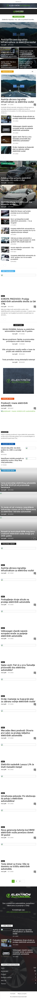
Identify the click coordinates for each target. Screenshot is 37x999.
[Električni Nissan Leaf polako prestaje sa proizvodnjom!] (5, 213)
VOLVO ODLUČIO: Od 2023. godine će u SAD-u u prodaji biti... (11, 450)
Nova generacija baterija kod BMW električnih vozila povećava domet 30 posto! (18, 832)
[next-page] (5, 158)
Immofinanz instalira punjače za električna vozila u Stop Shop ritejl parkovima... (12, 460)
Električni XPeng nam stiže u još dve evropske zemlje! (16, 203)
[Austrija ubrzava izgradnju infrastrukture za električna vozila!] (18, 34)
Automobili (5, 432)
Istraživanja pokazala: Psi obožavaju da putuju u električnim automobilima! (18, 798)
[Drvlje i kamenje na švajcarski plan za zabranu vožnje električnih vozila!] (6, 150)
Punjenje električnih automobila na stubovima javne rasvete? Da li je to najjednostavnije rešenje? (23, 230)
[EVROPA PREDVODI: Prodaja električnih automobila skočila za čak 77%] (18, 285)
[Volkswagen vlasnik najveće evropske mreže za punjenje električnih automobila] (6, 129)
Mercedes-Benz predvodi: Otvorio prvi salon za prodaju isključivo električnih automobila (17, 733)
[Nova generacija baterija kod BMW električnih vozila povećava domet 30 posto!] (18, 818)
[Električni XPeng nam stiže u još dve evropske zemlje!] (18, 197)
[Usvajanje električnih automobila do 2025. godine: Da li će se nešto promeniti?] (5, 258)
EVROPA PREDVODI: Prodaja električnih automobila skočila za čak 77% (18, 301)
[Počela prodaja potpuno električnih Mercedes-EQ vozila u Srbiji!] (18, 173)
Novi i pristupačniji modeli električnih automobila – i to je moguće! (21, 221)
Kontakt (12, 993)
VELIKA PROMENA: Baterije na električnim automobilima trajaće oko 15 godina (19, 330)
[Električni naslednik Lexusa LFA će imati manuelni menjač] (18, 753)
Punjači (3, 974)
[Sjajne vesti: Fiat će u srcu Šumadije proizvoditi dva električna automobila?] (6, 139)
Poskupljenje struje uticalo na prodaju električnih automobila (9, 54)
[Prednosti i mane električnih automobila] (18, 421)
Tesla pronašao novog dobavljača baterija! (18, 359)
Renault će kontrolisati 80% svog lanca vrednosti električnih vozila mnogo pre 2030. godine (18, 533)
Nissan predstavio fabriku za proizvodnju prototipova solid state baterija (18, 340)
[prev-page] (2, 158)
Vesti (3, 96)
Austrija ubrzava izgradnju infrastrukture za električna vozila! (18, 40)
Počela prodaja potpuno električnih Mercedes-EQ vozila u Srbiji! (16, 179)
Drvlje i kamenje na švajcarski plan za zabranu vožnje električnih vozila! (26, 64)
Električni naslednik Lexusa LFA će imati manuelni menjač (17, 765)
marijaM (3, 45)
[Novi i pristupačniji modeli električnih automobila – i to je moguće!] (5, 221)
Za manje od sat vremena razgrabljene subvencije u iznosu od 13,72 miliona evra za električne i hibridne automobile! (18, 509)
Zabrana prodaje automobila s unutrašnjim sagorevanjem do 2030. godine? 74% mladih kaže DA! (23, 240)
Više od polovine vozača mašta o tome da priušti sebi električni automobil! (18, 350)
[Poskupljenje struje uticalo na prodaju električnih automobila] (6, 119)
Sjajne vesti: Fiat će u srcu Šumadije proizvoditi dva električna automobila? (9, 64)
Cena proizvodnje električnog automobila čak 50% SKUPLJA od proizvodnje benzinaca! (18, 485)
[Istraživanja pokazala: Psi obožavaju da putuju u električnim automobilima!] (18, 784)
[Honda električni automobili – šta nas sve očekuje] (5, 250)
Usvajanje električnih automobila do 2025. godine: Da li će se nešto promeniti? (23, 257)
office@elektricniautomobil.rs (18, 912)
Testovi (3, 983)
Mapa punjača (22, 993)
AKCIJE (3, 980)
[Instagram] (18, 916)
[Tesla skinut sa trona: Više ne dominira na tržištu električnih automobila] (18, 852)
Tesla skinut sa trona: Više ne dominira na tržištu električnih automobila (15, 866)
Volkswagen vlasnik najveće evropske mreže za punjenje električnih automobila (27, 53)
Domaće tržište (6, 977)
